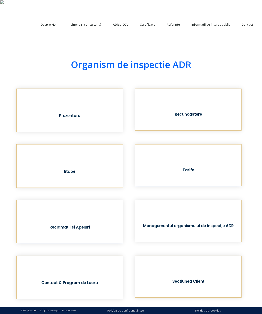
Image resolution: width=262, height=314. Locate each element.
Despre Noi (48, 24)
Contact (247, 24)
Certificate (147, 24)
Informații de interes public (210, 24)
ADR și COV (120, 24)
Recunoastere (188, 114)
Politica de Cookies (208, 310)
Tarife (188, 170)
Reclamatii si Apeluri (70, 227)
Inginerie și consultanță (84, 24)
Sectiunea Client (188, 281)
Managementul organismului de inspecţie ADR (188, 226)
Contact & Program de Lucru (69, 283)
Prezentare (69, 115)
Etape (69, 171)
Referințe (173, 24)
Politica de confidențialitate (125, 310)
